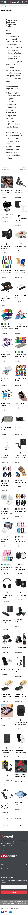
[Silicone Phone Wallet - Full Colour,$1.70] (7, 314)
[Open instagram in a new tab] (4, 850)
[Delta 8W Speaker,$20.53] (21, 583)
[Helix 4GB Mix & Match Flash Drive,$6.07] (7, 262)
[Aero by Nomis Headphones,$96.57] (7, 234)
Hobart (8, 903)
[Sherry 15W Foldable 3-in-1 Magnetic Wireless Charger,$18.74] (21, 182)
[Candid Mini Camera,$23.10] (21, 419)
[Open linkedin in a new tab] (7, 850)
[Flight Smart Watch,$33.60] (21, 499)
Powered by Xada (13, 908)
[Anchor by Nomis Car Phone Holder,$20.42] (21, 443)
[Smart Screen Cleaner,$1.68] (7, 342)
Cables (4, 167)
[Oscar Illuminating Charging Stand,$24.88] (21, 262)
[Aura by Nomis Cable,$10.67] (21, 661)
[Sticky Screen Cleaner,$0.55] (7, 394)
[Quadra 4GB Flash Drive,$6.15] (21, 286)
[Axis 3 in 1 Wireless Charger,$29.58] (21, 206)
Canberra (23, 901)
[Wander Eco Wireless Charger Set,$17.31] (21, 471)
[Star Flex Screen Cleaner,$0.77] (7, 370)
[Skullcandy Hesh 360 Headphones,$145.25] (7, 766)
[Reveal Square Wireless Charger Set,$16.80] (7, 686)
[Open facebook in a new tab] (1, 850)
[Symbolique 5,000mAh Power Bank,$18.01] (7, 611)
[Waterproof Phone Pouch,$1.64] (7, 710)
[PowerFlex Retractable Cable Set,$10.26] (7, 499)
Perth (19, 903)
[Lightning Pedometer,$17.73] (7, 471)
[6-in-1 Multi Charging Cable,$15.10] (7, 443)
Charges (23, 167)
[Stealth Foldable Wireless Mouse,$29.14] (21, 766)
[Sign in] (22, 2)
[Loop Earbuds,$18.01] (7, 639)
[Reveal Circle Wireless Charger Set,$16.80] (21, 686)
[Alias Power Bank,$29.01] (21, 234)
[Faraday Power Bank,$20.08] (7, 286)
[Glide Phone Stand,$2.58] (7, 661)
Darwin (4, 903)
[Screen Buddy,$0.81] (21, 394)
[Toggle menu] (2, 2)
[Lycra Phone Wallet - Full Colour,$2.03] (21, 370)
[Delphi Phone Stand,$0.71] (7, 527)
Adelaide (12, 901)
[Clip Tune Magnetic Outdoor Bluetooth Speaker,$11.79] (21, 710)
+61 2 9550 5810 (9, 844)
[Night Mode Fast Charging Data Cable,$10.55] (7, 794)
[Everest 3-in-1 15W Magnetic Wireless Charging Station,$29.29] (7, 206)
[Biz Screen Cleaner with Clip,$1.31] (21, 314)
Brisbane (17, 901)
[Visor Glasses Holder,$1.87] (21, 611)
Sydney (24, 903)
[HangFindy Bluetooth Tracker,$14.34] (21, 555)
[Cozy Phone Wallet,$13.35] (21, 639)
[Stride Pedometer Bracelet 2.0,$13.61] (7, 555)
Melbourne (14, 903)
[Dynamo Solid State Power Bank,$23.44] (21, 738)
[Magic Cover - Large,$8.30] (21, 794)
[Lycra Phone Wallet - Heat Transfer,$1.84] (21, 342)
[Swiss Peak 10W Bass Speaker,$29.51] (7, 419)
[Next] (24, 825)
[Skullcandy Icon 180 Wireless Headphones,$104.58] (7, 583)
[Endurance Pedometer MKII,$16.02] (21, 527)
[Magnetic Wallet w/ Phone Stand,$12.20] (7, 738)
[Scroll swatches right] (12, 324)
